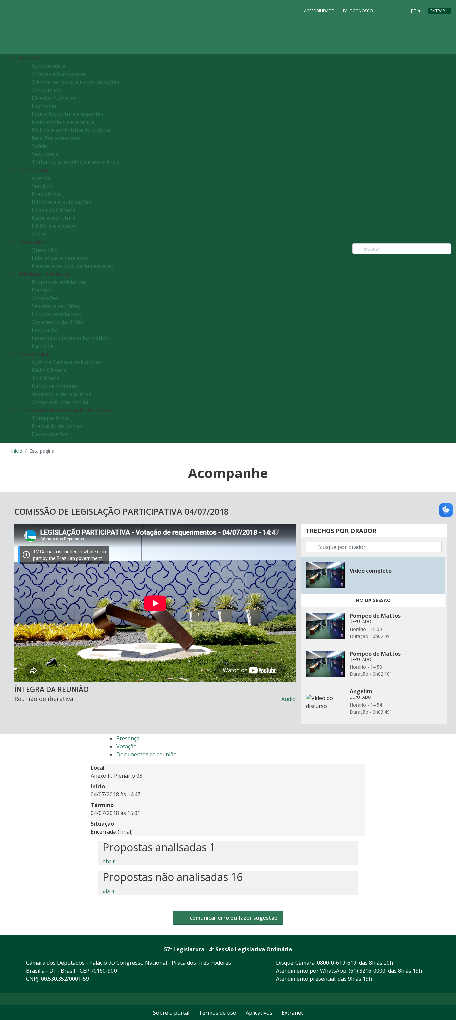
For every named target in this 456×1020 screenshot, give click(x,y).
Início (16, 451)
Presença (127, 738)
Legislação (45, 330)
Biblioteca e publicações (61, 202)
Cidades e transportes (59, 74)
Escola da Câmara (53, 210)
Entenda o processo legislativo (70, 338)
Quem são (44, 250)
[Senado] (399, 10)
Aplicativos (259, 1012)
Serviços (42, 186)
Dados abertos (50, 434)
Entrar (437, 11)
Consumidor (47, 90)
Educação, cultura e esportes (67, 114)
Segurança (45, 154)
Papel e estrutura (53, 218)
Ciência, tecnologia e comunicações (75, 82)
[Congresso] (386, 10)
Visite (38, 234)
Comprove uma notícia (60, 402)
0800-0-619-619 (336, 962)
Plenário (42, 290)
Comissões (45, 298)
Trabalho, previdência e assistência (76, 162)
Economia (44, 106)
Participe (43, 346)
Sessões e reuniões (56, 306)
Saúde (39, 146)
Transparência (50, 418)
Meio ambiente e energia (63, 122)
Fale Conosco (358, 11)
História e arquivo (54, 226)
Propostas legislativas (59, 282)
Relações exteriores (56, 138)
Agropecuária (49, 66)
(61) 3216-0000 (367, 970)
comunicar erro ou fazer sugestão (233, 917)
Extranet (292, 1012)
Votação (126, 746)
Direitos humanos (54, 98)
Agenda (41, 178)
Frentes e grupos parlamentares (72, 266)
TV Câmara (45, 378)
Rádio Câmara (49, 370)
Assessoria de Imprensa (61, 394)
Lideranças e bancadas (60, 258)
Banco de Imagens (55, 386)
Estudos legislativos (56, 314)
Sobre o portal (171, 1012)
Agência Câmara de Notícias (66, 362)
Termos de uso (217, 1012)
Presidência (46, 194)
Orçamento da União (57, 322)
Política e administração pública (71, 130)
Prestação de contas (57, 426)
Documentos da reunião (146, 754)
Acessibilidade (319, 11)
